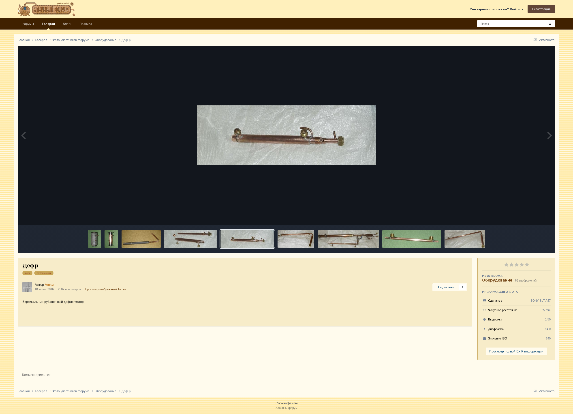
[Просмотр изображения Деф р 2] (190, 239)
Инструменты (535, 216)
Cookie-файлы (287, 403)
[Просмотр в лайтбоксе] (286, 135)
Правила (85, 24)
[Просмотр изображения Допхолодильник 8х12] (411, 239)
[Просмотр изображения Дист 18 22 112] (465, 239)
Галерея (48, 24)
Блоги (67, 24)
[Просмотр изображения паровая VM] (348, 239)
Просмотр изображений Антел (105, 289)
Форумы (28, 24)
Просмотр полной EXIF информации (516, 351)
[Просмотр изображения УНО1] (111, 239)
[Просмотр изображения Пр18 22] (296, 239)
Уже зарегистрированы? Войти (496, 9)
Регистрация (541, 9)
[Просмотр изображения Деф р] (247, 239)
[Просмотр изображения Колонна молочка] (141, 239)
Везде (535, 23)
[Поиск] (550, 23)
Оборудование (497, 280)
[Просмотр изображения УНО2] (94, 239)
